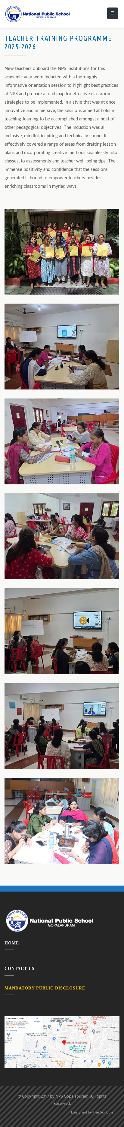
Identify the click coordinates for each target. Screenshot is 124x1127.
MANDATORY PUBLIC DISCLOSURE (45, 988)
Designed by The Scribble (92, 1112)
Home (12, 943)
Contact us (20, 968)
